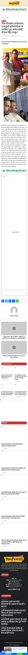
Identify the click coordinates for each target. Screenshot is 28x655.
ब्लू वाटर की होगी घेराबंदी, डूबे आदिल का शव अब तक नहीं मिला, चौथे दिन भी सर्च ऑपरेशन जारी (14, 542)
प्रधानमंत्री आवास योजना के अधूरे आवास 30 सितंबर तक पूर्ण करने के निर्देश (7, 393)
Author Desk (6, 36)
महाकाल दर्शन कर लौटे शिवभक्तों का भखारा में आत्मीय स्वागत (6, 376)
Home (3, 17)
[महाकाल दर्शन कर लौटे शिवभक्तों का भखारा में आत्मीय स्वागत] (7, 370)
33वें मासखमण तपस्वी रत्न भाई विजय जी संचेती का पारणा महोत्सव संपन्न (20, 377)
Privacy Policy (16, 645)
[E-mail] (4, 293)
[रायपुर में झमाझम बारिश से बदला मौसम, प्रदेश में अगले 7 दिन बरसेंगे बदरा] (21, 386)
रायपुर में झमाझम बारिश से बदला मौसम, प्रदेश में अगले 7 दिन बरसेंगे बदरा (20, 393)
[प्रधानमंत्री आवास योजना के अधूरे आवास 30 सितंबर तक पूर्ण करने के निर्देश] (7, 386)
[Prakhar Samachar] (14, 3)
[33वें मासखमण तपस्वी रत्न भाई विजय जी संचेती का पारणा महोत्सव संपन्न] (21, 370)
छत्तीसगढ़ (7, 17)
